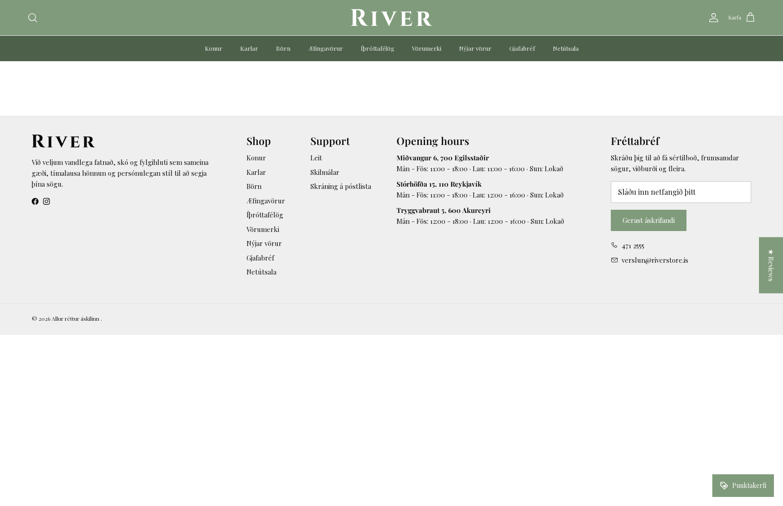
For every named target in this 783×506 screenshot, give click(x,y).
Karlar (249, 48)
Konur (213, 48)
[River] (391, 17)
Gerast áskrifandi (649, 220)
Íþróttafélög (377, 48)
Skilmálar (324, 172)
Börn (283, 48)
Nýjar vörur (475, 48)
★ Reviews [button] (771, 265)
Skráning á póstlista (340, 186)
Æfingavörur (325, 48)
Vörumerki (426, 48)
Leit (316, 157)
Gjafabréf (522, 48)
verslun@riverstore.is (655, 260)
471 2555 (633, 245)
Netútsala (566, 48)
